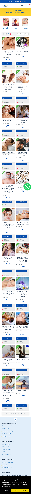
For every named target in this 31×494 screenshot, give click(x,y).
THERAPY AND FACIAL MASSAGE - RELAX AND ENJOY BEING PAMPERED (8, 393)
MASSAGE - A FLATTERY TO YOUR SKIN (8, 293)
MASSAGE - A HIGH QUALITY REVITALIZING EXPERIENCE (22, 294)
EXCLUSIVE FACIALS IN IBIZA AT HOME (8, 119)
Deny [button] (6, 490)
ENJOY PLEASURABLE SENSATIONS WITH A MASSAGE (23, 87)
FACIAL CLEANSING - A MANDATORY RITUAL (23, 120)
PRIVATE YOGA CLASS (22, 359)
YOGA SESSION (22, 391)
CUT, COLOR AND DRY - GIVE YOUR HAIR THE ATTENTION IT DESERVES (8, 87)
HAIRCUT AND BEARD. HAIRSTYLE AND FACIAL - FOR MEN (8, 225)
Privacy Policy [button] (13, 486)
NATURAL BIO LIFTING (8, 360)
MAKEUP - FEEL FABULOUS (8, 258)
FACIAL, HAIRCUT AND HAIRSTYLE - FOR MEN (23, 153)
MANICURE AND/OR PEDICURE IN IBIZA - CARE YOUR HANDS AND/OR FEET (23, 260)
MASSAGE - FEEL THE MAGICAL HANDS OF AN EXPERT (8, 328)
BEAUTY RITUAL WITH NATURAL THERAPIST (8, 53)
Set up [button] (15, 490)
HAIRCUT (22, 185)
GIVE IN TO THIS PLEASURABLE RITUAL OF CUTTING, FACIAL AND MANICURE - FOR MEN (8, 189)
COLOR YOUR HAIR (22, 51)
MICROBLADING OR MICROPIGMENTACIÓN (22, 327)
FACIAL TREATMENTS (8, 152)
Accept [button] (24, 490)
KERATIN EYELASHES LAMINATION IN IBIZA (22, 223)
